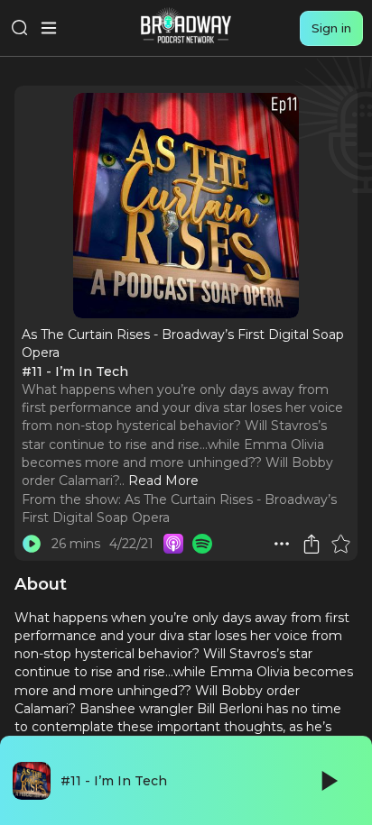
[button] (282, 544)
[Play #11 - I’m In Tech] (32, 544)
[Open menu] (49, 28)
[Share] (311, 544)
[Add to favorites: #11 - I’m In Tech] (340, 544)
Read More (163, 480)
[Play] (328, 781)
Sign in (331, 28)
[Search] (20, 28)
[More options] (282, 544)
